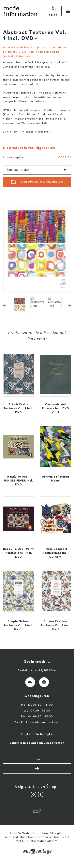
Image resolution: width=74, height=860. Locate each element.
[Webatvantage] (37, 851)
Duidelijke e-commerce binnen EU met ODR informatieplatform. (42, 839)
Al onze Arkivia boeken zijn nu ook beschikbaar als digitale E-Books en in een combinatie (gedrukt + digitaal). (35, 51)
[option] (22, 302)
